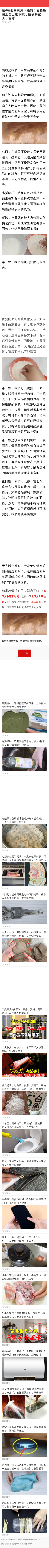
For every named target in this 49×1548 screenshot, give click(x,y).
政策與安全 (14, 1543)
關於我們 (5, 1543)
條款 (21, 1543)
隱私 (26, 1543)
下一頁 (24, 653)
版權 (30, 1543)
